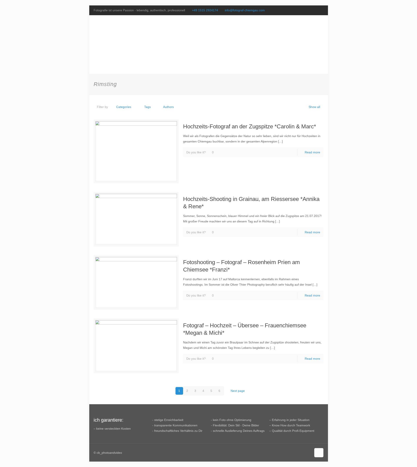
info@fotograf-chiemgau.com (245, 10)
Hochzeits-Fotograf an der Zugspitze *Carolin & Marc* (249, 126)
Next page (238, 390)
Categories (123, 107)
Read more (312, 152)
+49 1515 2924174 (205, 10)
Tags (147, 107)
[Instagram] (321, 10)
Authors (168, 107)
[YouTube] (315, 10)
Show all (314, 107)
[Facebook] (309, 10)
